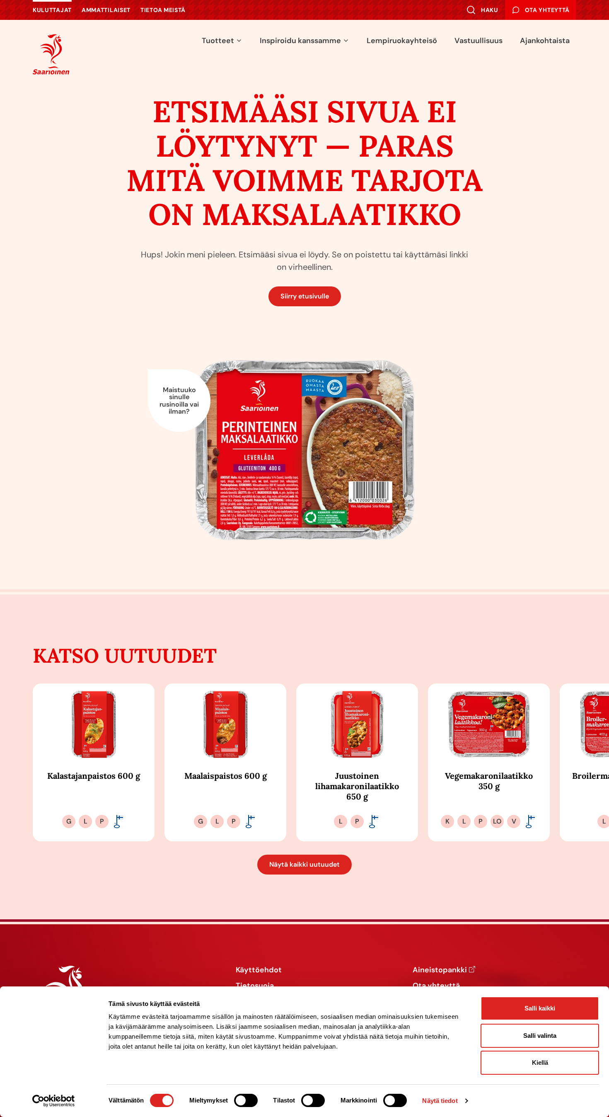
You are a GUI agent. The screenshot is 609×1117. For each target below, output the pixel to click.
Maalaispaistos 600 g (225, 776)
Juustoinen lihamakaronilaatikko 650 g (357, 786)
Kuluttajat (52, 10)
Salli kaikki (539, 1008)
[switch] (246, 1100)
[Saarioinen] (51, 54)
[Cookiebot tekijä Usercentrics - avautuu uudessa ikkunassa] (53, 1101)
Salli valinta (539, 1035)
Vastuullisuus (478, 41)
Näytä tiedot (439, 1100)
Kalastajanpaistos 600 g (93, 776)
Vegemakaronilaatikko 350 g (489, 781)
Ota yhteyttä (436, 986)
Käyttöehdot (259, 970)
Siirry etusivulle (304, 296)
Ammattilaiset (106, 10)
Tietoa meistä (163, 10)
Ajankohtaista (545, 41)
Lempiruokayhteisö (402, 41)
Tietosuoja (255, 986)
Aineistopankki (440, 970)
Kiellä (540, 1062)
